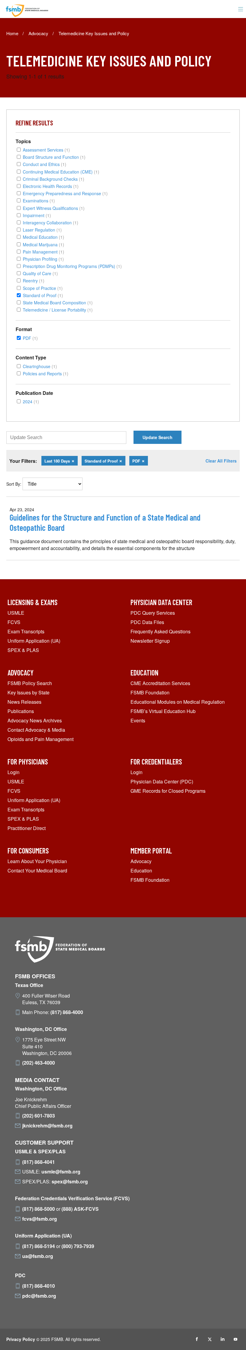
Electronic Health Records (51, 186)
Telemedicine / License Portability (58, 309)
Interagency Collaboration (50, 222)
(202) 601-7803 (38, 1115)
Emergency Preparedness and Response (65, 193)
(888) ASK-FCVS (80, 1209)
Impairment (37, 215)
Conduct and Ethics (44, 164)
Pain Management (43, 251)
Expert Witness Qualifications (54, 208)
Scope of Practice (43, 288)
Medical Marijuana (43, 244)
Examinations (39, 200)
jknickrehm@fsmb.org (47, 1125)
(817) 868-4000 (66, 1012)
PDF (30, 338)
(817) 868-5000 (38, 1209)
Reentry (33, 280)
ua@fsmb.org (37, 1256)
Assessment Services (46, 149)
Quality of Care (40, 273)
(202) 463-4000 (38, 1062)
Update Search (157, 437)
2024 (31, 401)
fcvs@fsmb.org (39, 1219)
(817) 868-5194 (38, 1246)
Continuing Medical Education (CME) (61, 171)
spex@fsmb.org (70, 1181)
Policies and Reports (45, 373)
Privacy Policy (20, 1339)
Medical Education (43, 237)
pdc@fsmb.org (39, 1296)
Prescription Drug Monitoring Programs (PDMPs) (72, 266)
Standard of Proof (43, 295)
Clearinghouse (40, 366)
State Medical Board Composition (58, 302)
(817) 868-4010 (38, 1286)
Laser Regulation (42, 229)
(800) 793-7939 (78, 1246)
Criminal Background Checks (53, 179)
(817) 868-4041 (38, 1162)
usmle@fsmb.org (60, 1171)
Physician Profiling (43, 259)
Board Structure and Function (54, 157)
